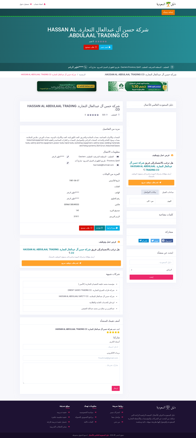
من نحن (117, 422)
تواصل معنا (115, 417)
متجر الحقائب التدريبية (58, 427)
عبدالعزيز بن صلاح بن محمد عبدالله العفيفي (97, 308)
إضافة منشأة (168, 12)
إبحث (151, 277)
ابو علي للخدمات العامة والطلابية (101, 302)
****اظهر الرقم (75, 67)
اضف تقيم (105, 47)
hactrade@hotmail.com (103, 165)
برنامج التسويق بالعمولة (84, 417)
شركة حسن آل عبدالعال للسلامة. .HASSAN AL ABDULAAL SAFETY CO (86, 296)
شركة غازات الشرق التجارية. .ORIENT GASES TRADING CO (91, 290)
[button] (167, 240)
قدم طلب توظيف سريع (150, 182)
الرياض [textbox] (169, 270)
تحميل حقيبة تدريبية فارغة (57, 422)
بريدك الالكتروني (113, 353)
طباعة (98, 228)
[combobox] (151, 269)
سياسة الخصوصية (87, 412)
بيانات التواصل (150, 192)
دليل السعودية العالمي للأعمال (99, 435)
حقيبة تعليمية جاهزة (59, 417)
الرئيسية (82, 74)
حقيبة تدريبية (62, 412)
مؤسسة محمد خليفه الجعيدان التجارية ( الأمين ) (96, 284)
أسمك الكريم (115, 342)
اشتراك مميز (115, 412)
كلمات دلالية (89, 422)
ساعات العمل (168, 192)
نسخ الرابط (111, 228)
